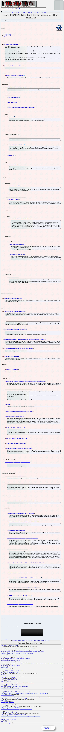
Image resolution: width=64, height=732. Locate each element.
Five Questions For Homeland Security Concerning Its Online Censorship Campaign (23, 538)
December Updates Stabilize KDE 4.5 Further (16, 144)
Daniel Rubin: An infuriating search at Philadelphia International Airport (19, 389)
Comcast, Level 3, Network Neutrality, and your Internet (16, 476)
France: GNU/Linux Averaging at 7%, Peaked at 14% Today (10, 688)
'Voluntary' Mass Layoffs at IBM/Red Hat (7, 710)
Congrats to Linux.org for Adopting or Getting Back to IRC (9, 645)
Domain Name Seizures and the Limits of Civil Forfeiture (18, 549)
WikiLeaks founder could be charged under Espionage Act (16, 438)
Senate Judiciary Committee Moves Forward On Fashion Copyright (20, 595)
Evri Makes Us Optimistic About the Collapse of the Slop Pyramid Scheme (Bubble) (13, 649)
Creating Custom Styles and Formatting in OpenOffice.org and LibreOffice (21, 107)
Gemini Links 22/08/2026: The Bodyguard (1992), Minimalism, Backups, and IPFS (13, 714)
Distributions (7, 33)
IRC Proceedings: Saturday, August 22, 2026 (7, 702)
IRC (9, 8)
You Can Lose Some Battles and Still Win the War (8, 677)
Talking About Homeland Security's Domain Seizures (17, 572)
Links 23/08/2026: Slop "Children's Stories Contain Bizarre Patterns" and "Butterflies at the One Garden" (16, 691)
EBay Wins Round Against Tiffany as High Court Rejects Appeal (15, 329)
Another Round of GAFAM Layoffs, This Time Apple (9, 712)
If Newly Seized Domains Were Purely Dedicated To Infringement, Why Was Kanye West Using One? (26, 562)
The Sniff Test (3, 674)
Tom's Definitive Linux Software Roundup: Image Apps (16, 86)
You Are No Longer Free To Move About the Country (15, 443)
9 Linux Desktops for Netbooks (13, 277)
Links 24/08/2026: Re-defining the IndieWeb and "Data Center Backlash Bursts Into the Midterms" (15, 658)
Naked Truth (8, 404)
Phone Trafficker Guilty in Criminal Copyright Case (15, 371)
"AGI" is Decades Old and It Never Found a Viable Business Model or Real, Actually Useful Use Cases (16, 698)
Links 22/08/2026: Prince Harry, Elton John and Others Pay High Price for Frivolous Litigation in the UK (16, 709)
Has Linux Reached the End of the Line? (11, 44)
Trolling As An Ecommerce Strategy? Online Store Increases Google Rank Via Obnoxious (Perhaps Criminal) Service (25, 339)
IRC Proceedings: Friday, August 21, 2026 (7, 723)
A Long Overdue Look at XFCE (13, 164)
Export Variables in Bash (12, 102)
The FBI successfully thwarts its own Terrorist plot (15, 416)
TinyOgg (5, 639)
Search (24, 8)
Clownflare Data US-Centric (5, 705)
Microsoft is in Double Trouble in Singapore (7, 695)
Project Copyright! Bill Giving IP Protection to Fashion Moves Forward (20, 604)
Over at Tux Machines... (4, 667)
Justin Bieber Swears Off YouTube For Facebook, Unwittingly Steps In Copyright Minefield (24, 587)
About (6, 8)
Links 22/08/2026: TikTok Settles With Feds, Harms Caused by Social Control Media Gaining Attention (16, 717)
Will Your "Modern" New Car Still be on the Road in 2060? (9, 672)
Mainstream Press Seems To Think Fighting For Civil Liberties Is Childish (19, 448)
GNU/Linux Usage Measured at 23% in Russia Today (9, 679)
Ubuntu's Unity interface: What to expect (17, 244)
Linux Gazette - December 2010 (13, 97)
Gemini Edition (12, 8)
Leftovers (4, 36)
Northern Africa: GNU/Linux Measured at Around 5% (9, 684)
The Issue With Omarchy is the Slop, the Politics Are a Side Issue (10, 660)
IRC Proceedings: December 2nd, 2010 (18, 12)
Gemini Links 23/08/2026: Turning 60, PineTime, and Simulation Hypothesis (12, 670)
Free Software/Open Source (7, 35)
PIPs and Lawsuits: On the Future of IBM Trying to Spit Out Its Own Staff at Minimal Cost (14, 686)
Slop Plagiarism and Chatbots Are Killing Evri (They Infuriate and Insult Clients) (13, 656)
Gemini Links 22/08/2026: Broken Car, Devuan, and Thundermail (10, 707)
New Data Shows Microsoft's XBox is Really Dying (8, 719)
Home (3, 8)
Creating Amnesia (11, 116)
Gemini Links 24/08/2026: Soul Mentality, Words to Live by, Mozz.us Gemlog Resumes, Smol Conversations (17, 653)
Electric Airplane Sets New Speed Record (11, 356)
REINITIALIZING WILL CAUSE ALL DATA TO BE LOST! (21, 218)
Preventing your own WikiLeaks (9, 319)
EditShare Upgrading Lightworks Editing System (13, 298)
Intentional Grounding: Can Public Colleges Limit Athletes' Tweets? (18, 462)
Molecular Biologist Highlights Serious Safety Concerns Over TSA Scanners (19, 411)
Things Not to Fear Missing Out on (6, 681)
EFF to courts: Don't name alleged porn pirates (16, 530)
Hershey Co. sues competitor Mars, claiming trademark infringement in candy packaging (22, 500)
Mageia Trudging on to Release (13, 199)
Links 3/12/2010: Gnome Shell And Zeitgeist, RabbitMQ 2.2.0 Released (37, 12)
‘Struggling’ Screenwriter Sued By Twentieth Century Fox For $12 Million (21, 513)
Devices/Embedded (8, 34)
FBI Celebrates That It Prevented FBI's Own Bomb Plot (16, 427)
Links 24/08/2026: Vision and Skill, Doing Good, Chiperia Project (10, 665)
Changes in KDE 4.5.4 (12, 155)
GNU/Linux (5, 32)
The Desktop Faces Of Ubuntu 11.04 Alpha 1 (17, 254)
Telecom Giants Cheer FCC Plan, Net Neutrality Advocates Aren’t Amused (19, 482)
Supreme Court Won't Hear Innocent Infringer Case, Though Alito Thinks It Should (23, 521)
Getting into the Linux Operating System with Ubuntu (13, 65)
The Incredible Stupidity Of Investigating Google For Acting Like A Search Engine (18, 348)
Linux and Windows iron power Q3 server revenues (15, 75)
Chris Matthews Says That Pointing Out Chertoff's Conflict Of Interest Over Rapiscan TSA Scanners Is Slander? (26, 381)
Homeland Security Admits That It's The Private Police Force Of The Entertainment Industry (24, 577)
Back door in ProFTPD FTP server (12, 369)
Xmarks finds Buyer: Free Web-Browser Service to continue (14, 311)
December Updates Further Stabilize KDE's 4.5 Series (17, 136)
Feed (26, 8)
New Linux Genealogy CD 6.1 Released (15, 185)
